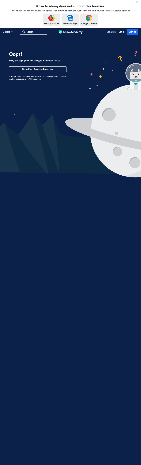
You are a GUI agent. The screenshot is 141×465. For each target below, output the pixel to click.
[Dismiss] (136, 2)
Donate (110, 32)
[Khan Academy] (71, 32)
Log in (121, 32)
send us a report (16, 79)
